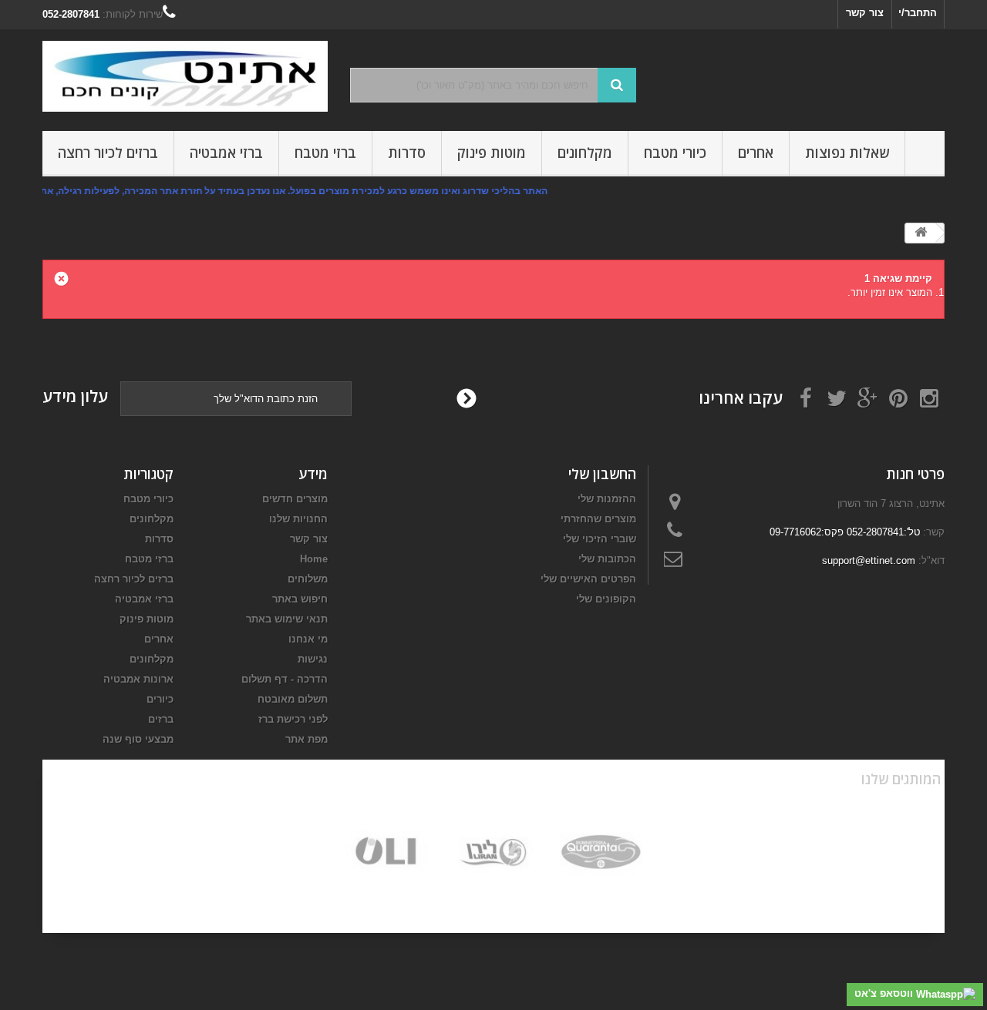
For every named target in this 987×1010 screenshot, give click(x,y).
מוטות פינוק (491, 152)
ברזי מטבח (325, 152)
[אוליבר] (386, 852)
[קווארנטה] (601, 852)
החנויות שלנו (298, 519)
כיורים (160, 699)
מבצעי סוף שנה (138, 739)
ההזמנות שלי (607, 499)
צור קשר (865, 12)
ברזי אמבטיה (226, 152)
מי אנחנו (308, 639)
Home (314, 559)
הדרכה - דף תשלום (284, 679)
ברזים (160, 719)
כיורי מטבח (675, 152)
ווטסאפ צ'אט (885, 993)
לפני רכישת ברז (293, 719)
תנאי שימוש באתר (287, 619)
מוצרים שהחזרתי (598, 519)
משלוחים (308, 579)
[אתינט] (185, 76)
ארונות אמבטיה (138, 679)
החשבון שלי (602, 474)
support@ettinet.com (868, 560)
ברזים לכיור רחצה (108, 152)
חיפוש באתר (300, 599)
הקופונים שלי (606, 599)
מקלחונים (585, 152)
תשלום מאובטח (293, 699)
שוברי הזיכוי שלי (599, 539)
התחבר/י (917, 12)
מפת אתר (306, 739)
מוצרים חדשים (295, 499)
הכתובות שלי (607, 559)
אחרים (755, 152)
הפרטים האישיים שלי (588, 579)
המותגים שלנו (901, 779)
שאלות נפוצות (847, 152)
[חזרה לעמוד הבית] (920, 233)
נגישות (313, 659)
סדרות (407, 152)
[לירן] (493, 852)
